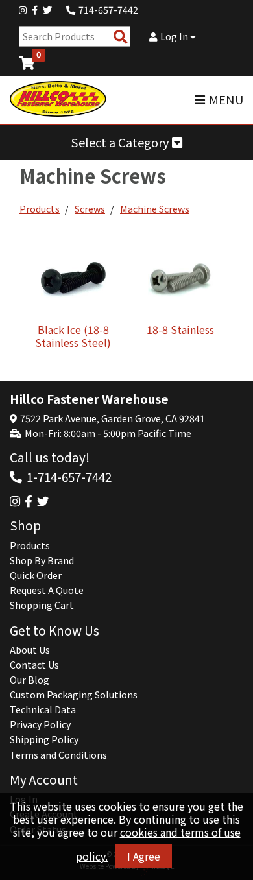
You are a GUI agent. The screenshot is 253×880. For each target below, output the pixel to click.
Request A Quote (47, 590)
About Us (30, 649)
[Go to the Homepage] (58, 100)
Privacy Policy (40, 724)
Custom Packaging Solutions (74, 694)
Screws (90, 208)
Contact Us (34, 664)
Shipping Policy (44, 739)
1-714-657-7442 (69, 476)
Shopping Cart (42, 605)
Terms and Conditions (58, 754)
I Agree (143, 856)
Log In (175, 36)
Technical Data (43, 709)
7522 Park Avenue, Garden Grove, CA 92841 (112, 418)
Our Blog (29, 679)
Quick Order (36, 575)
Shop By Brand (42, 560)
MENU (226, 99)
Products (39, 208)
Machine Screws (154, 208)
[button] (126, 142)
